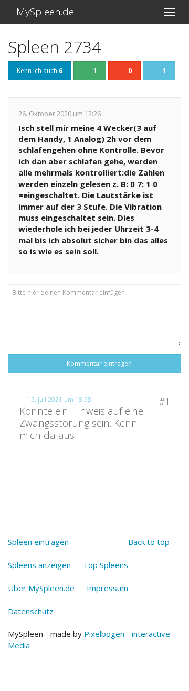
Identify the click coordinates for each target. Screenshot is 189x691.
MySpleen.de (44, 11)
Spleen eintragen (38, 542)
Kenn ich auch (39, 70)
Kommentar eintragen (98, 363)
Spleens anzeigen (39, 565)
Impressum (107, 588)
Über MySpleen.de (41, 588)
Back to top (149, 542)
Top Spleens (105, 565)
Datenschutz (31, 611)
